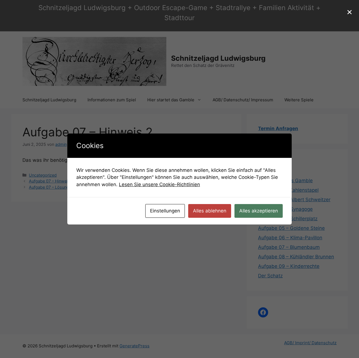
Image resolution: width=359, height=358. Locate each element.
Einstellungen (165, 211)
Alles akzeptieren (258, 211)
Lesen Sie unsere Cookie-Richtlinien (159, 184)
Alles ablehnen (209, 211)
